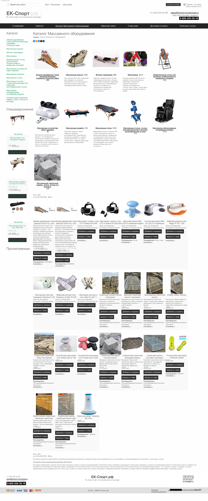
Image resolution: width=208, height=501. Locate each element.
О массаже (133, 26)
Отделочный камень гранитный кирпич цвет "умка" (66, 417)
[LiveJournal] (44, 41)
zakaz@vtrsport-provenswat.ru (185, 13)
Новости (39, 26)
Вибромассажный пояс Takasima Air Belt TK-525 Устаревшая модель (66, 296)
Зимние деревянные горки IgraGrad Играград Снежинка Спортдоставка (17, 42)
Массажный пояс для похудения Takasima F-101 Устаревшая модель (44, 296)
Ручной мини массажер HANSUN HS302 (177, 356)
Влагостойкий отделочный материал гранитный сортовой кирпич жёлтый (44, 417)
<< (34, 197)
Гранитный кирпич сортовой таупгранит (154, 356)
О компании (18, 26)
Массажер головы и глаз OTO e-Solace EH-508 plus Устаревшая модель (110, 222)
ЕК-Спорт (102, 477)
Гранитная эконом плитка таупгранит (110, 296)
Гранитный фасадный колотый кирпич (110, 356)
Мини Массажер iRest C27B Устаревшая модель (132, 222)
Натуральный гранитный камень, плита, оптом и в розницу (17, 99)
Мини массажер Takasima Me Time (88, 417)
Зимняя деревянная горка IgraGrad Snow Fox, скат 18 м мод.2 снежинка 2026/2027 (66, 222)
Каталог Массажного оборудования (72, 26)
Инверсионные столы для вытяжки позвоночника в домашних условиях (15, 62)
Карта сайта (67, 4)
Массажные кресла (14, 49)
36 (49, 197)
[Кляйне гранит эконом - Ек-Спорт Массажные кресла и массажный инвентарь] (177, 283)
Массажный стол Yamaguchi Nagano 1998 (17, 140)
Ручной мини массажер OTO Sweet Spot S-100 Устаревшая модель (66, 356)
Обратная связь (108, 26)
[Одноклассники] (36, 41)
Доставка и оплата (158, 26)
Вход (47, 4)
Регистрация (55, 4)
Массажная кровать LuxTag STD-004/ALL (17, 183)
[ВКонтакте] (34, 41)
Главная (36, 37)
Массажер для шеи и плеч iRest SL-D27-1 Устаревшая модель (88, 296)
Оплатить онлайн (173, 5)
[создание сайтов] (175, 490)
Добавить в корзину (17, 152)
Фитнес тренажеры (14, 52)
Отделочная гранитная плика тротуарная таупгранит (44, 356)
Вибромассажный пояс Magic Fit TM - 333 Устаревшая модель (176, 222)
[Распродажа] (17, 134)
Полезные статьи (187, 26)
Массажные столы (14, 78)
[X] (41, 41)
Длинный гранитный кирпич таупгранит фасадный (132, 296)
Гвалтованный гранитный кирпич (154, 296)
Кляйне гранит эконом (176, 295)
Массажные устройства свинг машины (16, 70)
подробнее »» (37, 264)
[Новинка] (52, 210)
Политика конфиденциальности (158, 491)
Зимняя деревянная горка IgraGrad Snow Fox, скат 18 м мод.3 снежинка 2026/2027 (44, 222)
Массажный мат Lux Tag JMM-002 (17, 227)
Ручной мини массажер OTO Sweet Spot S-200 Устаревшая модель (88, 356)
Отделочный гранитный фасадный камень (132, 356)
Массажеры (11, 56)
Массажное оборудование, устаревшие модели (15, 92)
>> (51, 197)
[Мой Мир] (39, 41)
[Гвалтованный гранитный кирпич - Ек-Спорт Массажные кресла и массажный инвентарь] (154, 283)
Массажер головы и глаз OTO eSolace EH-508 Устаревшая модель (88, 222)
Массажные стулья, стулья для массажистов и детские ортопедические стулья (17, 84)
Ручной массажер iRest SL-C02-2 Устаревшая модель (154, 222)
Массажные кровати (15, 74)
